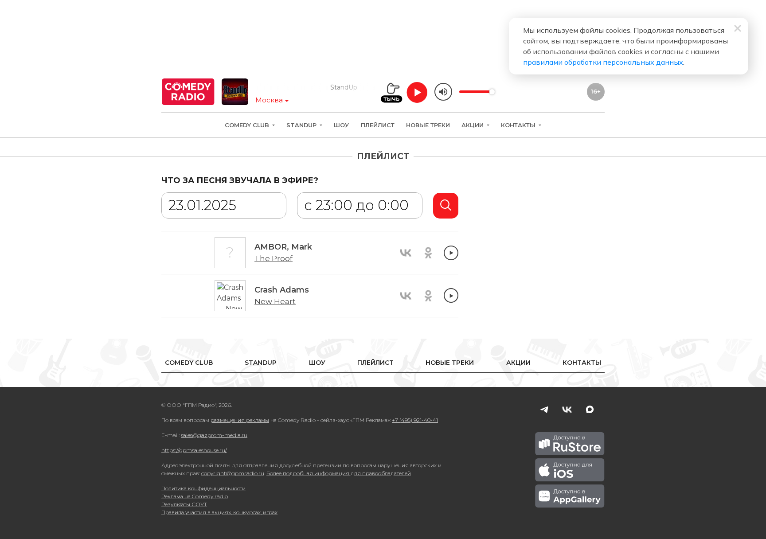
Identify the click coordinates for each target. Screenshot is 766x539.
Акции (473, 125)
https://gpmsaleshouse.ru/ (194, 450)
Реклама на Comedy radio (194, 496)
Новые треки (428, 125)
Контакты (519, 125)
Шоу (341, 125)
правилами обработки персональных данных (603, 62)
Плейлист (378, 125)
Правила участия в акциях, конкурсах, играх (219, 512)
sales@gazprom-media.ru (214, 435)
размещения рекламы (240, 420)
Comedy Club (248, 125)
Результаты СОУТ (184, 504)
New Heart (275, 301)
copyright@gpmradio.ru (232, 473)
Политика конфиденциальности (203, 488)
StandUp (302, 125)
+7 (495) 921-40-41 (415, 420)
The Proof (273, 258)
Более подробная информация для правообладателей (338, 473)
